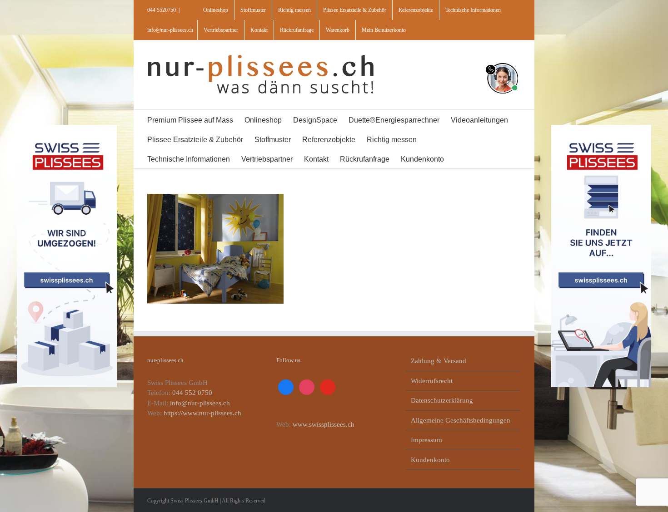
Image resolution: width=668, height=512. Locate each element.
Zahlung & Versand (438, 360)
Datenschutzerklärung (442, 400)
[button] (479, 158)
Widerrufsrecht (432, 380)
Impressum (426, 439)
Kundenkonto (430, 459)
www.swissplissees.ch (323, 424)
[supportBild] (502, 61)
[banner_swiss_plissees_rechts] (601, 128)
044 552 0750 (192, 392)
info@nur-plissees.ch (170, 30)
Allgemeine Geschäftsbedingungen (460, 420)
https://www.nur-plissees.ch (202, 413)
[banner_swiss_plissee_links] (67, 128)
